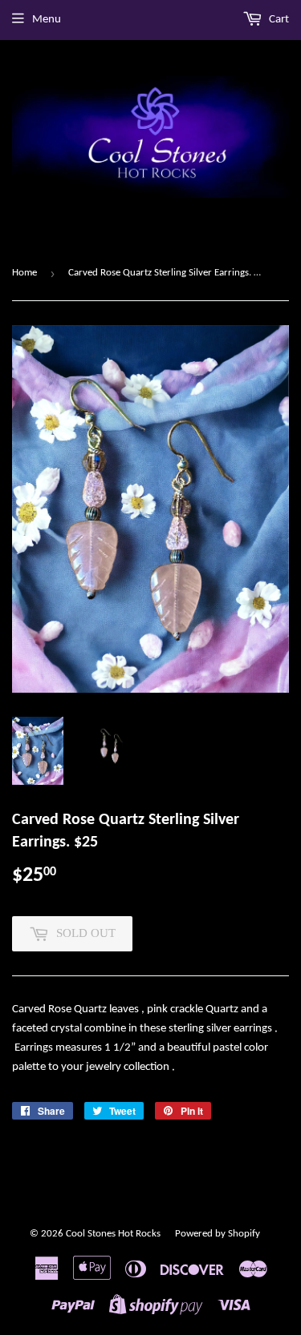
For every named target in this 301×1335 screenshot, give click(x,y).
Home (24, 272)
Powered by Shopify (217, 1233)
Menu (46, 20)
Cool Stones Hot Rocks (113, 1233)
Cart (277, 20)
